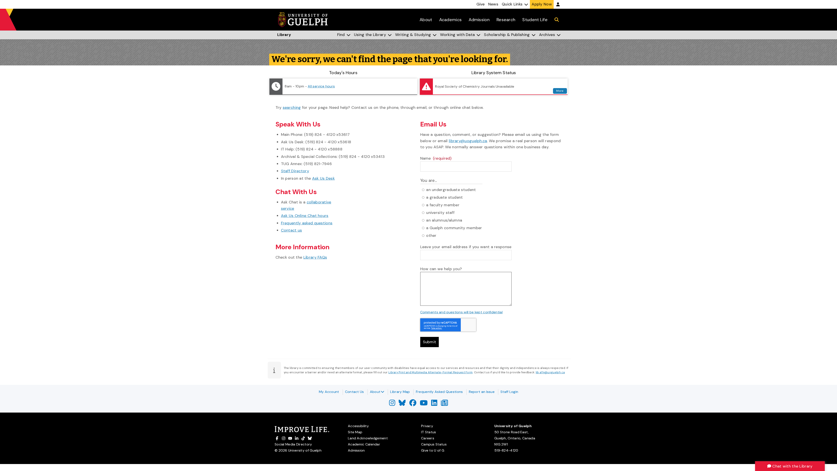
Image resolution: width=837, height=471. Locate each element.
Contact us (291, 230)
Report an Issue (482, 391)
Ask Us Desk (323, 178)
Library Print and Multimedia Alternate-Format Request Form (430, 372)
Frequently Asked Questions (439, 391)
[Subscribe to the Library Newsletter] (444, 404)
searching (292, 107)
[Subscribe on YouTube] (424, 404)
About (375, 391)
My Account (329, 391)
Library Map (400, 391)
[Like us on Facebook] (412, 404)
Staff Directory (295, 171)
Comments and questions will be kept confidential (461, 312)
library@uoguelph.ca (468, 140)
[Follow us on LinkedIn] (434, 404)
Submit (429, 342)
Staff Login (509, 391)
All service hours (321, 86)
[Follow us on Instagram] (392, 404)
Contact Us (354, 391)
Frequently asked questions (307, 223)
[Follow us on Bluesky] (402, 404)
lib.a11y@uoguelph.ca (550, 372)
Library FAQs (315, 257)
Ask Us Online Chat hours (304, 215)
